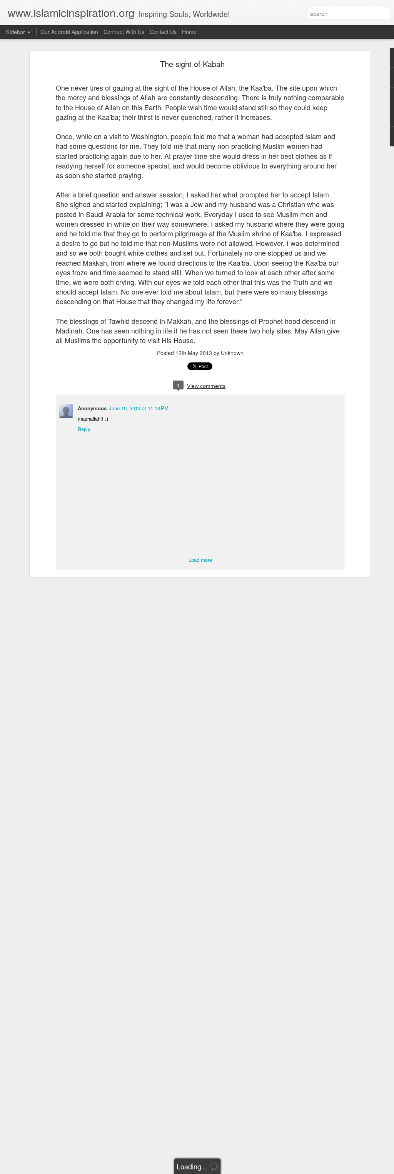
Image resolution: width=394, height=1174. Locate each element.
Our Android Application (69, 31)
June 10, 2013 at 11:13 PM (139, 408)
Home (189, 31)
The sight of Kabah (192, 63)
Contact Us (163, 31)
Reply (84, 429)
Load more (200, 559)
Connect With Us (124, 31)
